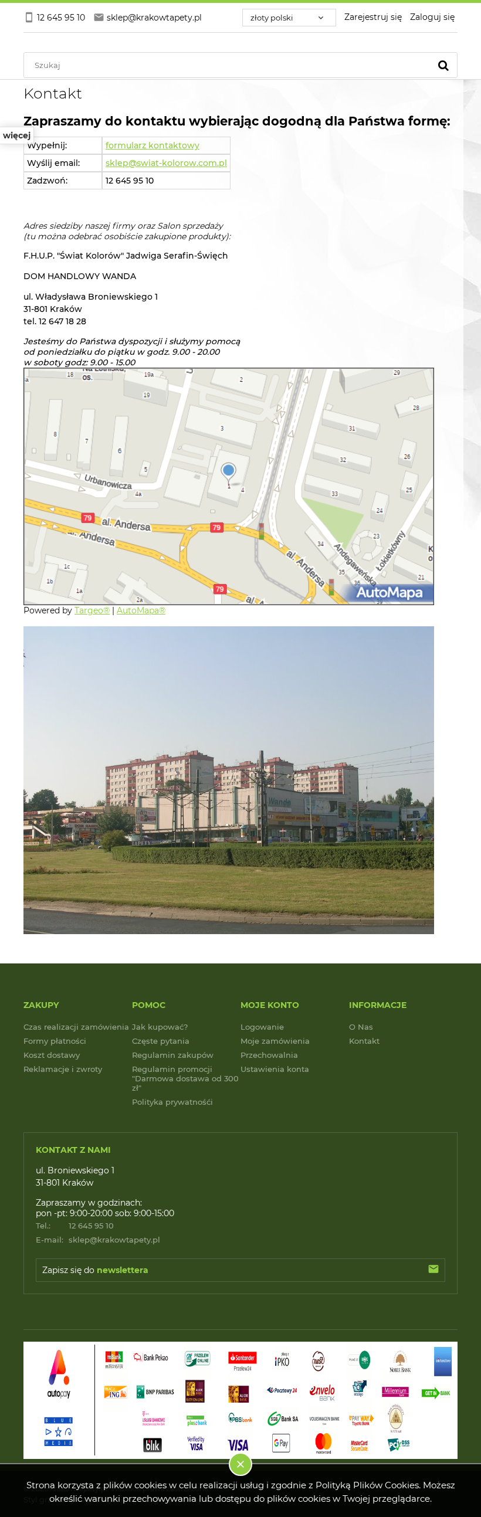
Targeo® (92, 610)
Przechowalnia (269, 1055)
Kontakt (364, 1041)
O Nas (361, 1026)
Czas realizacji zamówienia (76, 1026)
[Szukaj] (443, 65)
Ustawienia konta (274, 1069)
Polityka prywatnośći (172, 1102)
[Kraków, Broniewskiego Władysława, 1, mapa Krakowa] (228, 485)
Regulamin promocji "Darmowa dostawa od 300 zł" (185, 1078)
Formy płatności (54, 1041)
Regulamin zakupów (173, 1055)
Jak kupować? (160, 1026)
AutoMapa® (141, 610)
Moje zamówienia (275, 1041)
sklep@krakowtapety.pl (98, 1239)
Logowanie (262, 1026)
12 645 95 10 (75, 1225)
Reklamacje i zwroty (62, 1069)
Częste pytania (160, 1041)
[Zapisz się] (433, 1270)
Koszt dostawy (51, 1055)
